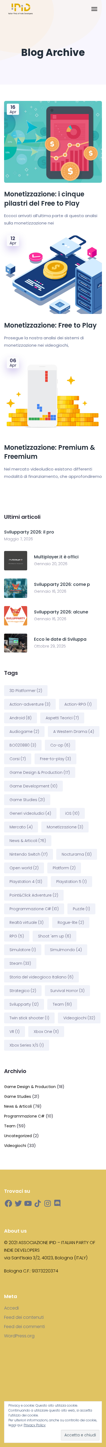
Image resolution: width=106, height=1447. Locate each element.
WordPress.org (19, 1336)
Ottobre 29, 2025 (50, 646)
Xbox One (46, 1031)
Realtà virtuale (26, 922)
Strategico (23, 990)
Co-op (60, 745)
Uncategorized (18, 1136)
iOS (72, 813)
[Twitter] (18, 1203)
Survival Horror (67, 990)
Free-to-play (55, 759)
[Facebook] (8, 1203)
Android (21, 718)
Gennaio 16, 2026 (50, 591)
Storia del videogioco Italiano (41, 977)
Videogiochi (79, 1018)
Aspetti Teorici (62, 718)
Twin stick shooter (29, 1018)
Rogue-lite (71, 922)
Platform (64, 868)
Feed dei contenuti (24, 1317)
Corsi (18, 759)
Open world (24, 868)
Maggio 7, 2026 (18, 539)
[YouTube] (28, 1203)
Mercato (21, 827)
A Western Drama (73, 731)
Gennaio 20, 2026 (50, 564)
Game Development (33, 786)
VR (15, 1031)
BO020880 (23, 745)
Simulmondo (66, 949)
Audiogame (24, 731)
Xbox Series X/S (27, 1045)
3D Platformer (26, 690)
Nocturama (77, 854)
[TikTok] (37, 1203)
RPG (17, 936)
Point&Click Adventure (34, 895)
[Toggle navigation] (94, 9)
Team (62, 1004)
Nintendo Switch (29, 854)
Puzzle (81, 909)
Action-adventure (30, 704)
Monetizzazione (65, 827)
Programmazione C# (34, 909)
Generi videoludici (30, 813)
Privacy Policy (35, 1425)
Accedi (11, 1308)
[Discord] (57, 1203)
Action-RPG (78, 704)
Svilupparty (24, 1004)
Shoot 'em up (54, 936)
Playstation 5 (71, 881)
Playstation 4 (26, 881)
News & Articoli (28, 840)
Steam (20, 963)
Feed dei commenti (24, 1326)
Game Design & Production (40, 772)
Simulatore (23, 949)
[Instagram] (47, 1203)
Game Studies (27, 799)
